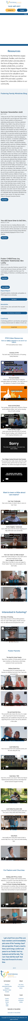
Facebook (21, 998)
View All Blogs (5, 287)
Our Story (21, 984)
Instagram (21, 1000)
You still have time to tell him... (14, 221)
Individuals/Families (7, 986)
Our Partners (21, 986)
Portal (7, 1002)
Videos (7, 1000)
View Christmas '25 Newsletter (14, 313)
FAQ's (21, 988)
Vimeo (21, 1002)
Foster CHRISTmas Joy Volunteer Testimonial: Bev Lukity (12, 261)
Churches (7, 984)
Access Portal (14, 327)
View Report (14, 299)
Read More (4, 199)
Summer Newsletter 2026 (12, 112)
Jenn (14, 968)
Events (7, 998)
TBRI (7, 1006)
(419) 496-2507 (14, 6)
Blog (7, 1004)
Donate (22, 10)
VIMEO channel (11, 340)
